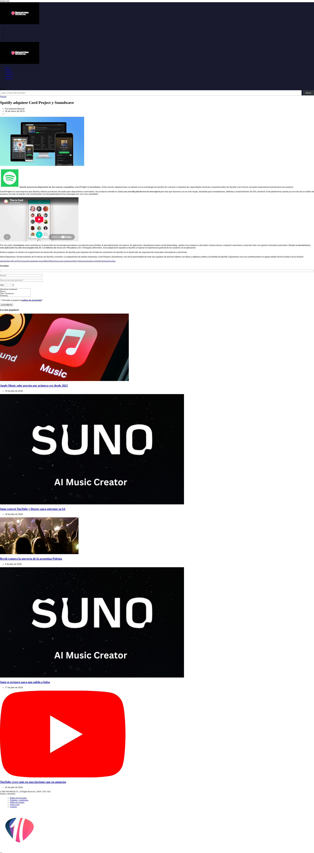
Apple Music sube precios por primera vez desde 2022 (34, 385)
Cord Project (18, 261)
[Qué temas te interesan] (15, 289)
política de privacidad (31, 300)
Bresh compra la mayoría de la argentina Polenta (31, 558)
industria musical (37, 261)
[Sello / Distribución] (15, 294)
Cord (11, 261)
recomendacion (67, 261)
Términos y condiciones (19, 800)
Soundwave (91, 261)
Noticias (8, 70)
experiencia (27, 261)
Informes (8, 72)
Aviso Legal (14, 804)
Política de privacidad (18, 798)
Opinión (8, 76)
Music (46, 261)
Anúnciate (9, 78)
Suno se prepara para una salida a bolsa (25, 682)
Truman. (19, 794)
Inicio (7, 67)
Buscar (2, 89)
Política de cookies (17, 802)
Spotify (98, 261)
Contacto (13, 807)
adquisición (4, 261)
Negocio (58, 261)
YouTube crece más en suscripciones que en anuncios (33, 782)
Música (52, 261)
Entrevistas (9, 74)
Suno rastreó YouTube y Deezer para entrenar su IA (32, 509)
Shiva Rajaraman (79, 261)
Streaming (111, 261)
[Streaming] (15, 296)
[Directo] (15, 292)
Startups (104, 261)
